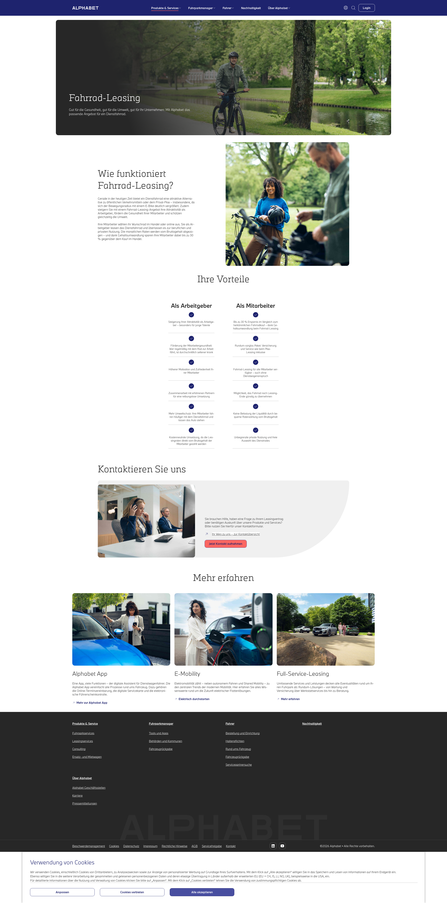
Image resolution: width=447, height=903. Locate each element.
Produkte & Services (164, 8)
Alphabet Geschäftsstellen (88, 787)
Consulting (79, 749)
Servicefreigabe (212, 846)
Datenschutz (131, 846)
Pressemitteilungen (84, 803)
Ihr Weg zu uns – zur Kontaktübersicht (236, 534)
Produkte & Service (85, 723)
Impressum (150, 846)
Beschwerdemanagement (88, 846)
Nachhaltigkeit (251, 8)
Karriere (77, 795)
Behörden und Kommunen (165, 741)
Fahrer (227, 8)
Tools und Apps (158, 733)
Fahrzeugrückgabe (161, 749)
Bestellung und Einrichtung (243, 733)
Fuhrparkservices (83, 733)
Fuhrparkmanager (200, 8)
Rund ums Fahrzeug (238, 749)
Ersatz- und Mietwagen (87, 757)
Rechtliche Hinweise (174, 846)
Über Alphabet (278, 8)
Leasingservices (82, 741)
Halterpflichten (235, 741)
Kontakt (231, 846)
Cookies (114, 846)
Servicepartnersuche (239, 764)
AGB (195, 846)
